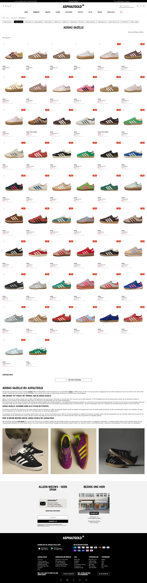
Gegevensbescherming (61, 564)
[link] (73, 6)
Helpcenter (77, 559)
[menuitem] (10, 32)
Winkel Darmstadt (42, 564)
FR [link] (10, 6)
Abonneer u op (53, 521)
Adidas (103, 559)
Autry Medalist (92, 567)
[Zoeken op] (120, 6)
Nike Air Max (92, 566)
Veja (102, 567)
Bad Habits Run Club (43, 566)
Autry (102, 563)
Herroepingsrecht (60, 561)
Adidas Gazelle (93, 563)
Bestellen (76, 561)
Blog (39, 569)
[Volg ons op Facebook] (73, 580)
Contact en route (42, 561)
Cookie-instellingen (60, 563)
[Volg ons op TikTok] (67, 580)
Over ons (40, 559)
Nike (102, 564)
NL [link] (8, 6)
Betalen (76, 563)
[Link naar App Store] (43, 548)
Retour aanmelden (103, 574)
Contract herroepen (68, 574)
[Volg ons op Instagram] (61, 580)
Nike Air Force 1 (93, 559)
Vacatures (40, 567)
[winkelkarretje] (144, 6)
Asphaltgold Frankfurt (43, 563)
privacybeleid (40, 525)
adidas (71, 391)
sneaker (30, 391)
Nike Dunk (91, 564)
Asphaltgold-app (78, 567)
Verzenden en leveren (80, 564)
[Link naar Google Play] (56, 548)
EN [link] (3, 6)
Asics (102, 561)
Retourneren (77, 566)
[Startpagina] (73, 537)
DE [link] (6, 6)
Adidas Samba (92, 561)
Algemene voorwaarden (61, 559)
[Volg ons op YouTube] (80, 580)
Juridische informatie (60, 566)
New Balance (104, 566)
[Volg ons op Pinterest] (86, 580)
